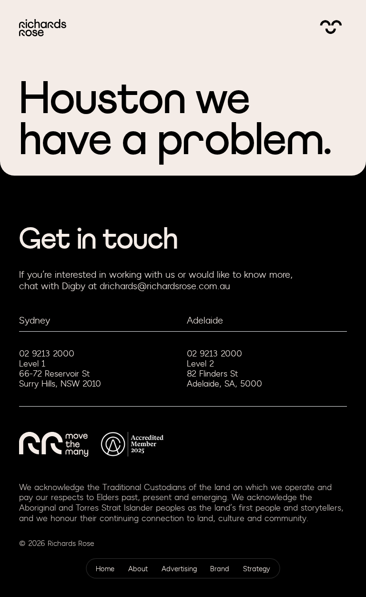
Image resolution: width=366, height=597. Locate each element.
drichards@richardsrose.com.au (165, 286)
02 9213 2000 (46, 354)
